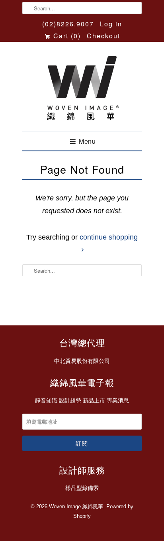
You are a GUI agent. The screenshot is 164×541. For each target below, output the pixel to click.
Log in (111, 23)
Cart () (66, 35)
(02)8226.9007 (68, 23)
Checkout (103, 35)
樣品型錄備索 (82, 488)
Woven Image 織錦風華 (76, 506)
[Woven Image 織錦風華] (82, 89)
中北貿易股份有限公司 (82, 361)
